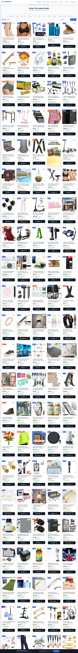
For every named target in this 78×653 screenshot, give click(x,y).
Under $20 (61, 1)
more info (47, 4)
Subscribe (56, 651)
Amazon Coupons (45, 1)
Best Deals (67, 1)
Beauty (55, 16)
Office (70, 16)
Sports (45, 16)
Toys (50, 16)
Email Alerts (73, 1)
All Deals (39, 1)
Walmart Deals (54, 1)
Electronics (24, 16)
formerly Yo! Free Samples (7, 2)
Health (60, 16)
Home (18, 16)
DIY (40, 16)
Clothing (12, 16)
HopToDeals (7, 1)
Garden (30, 16)
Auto (65, 16)
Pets (35, 16)
